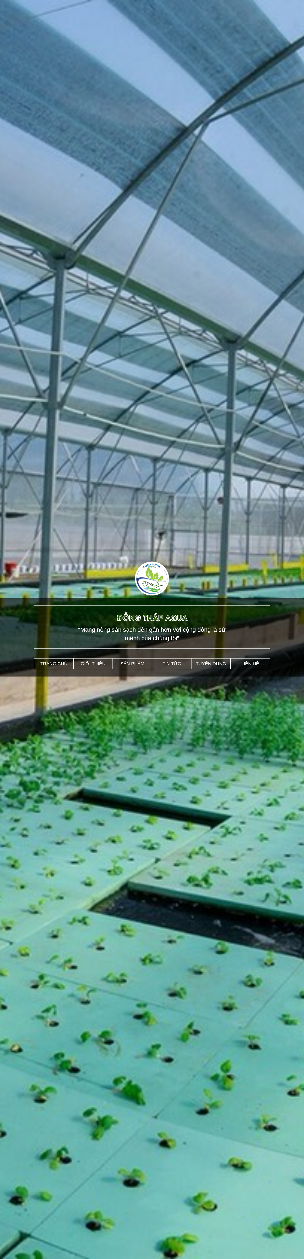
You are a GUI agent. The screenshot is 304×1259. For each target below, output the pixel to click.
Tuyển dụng (211, 663)
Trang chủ (53, 663)
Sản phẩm (132, 663)
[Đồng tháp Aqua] (152, 594)
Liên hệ (250, 663)
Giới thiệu (93, 663)
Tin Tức (172, 663)
